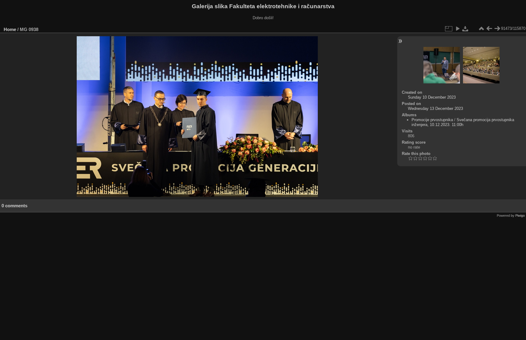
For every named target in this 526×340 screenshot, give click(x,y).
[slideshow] (457, 29)
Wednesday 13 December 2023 (435, 108)
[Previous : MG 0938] (489, 29)
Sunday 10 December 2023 (432, 97)
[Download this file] (465, 29)
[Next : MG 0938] (497, 29)
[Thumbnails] (481, 29)
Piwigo (520, 215)
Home (10, 29)
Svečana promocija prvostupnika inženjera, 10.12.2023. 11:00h (463, 122)
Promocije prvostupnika (432, 119)
